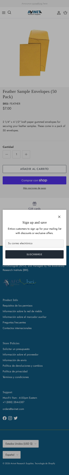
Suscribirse (34, 254)
